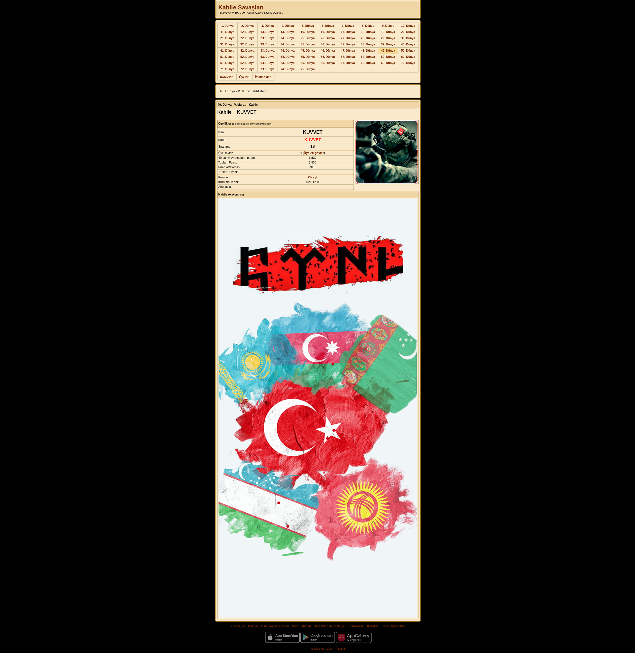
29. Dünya (388, 38)
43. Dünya (267, 50)
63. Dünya (267, 63)
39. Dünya (388, 44)
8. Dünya (368, 26)
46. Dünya (328, 50)
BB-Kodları (356, 626)
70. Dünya (408, 63)
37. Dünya (348, 44)
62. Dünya (247, 63)
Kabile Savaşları (241, 7)
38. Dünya (368, 44)
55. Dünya (308, 57)
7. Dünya (348, 26)
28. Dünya (368, 38)
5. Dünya (308, 26)
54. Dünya (288, 57)
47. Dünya (348, 50)
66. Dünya (328, 63)
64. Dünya (288, 63)
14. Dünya (288, 32)
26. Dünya (328, 38)
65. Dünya (308, 63)
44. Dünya (288, 50)
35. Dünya (308, 44)
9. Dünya (388, 26)
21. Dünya (227, 38)
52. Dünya (247, 57)
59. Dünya (388, 57)
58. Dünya (368, 57)
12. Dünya (247, 32)
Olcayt (312, 177)
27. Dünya (348, 38)
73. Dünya (267, 69)
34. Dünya (288, 44)
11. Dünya (227, 32)
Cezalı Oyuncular (393, 626)
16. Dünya (328, 32)
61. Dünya (227, 63)
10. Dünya (408, 26)
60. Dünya (408, 57)
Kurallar (373, 626)
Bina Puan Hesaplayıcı (330, 626)
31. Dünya (227, 44)
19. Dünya (388, 32)
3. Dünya (267, 26)
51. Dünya (227, 57)
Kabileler (226, 77)
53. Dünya (267, 57)
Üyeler (244, 77)
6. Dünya (328, 26)
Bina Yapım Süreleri (275, 626)
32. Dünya (247, 44)
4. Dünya (288, 26)
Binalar (253, 626)
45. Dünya (308, 50)
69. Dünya (388, 63)
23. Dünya (267, 38)
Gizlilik (341, 649)
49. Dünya (388, 50)
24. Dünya (288, 38)
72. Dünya (247, 69)
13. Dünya (267, 32)
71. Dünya (227, 69)
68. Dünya (368, 63)
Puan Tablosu (301, 626)
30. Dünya (408, 38)
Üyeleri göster (314, 153)
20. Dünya (408, 32)
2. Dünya (247, 26)
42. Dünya (247, 50)
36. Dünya (328, 44)
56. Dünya (328, 57)
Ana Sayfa (237, 626)
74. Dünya (288, 69)
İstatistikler (263, 77)
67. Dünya (348, 63)
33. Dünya (267, 44)
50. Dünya (408, 50)
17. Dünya (348, 32)
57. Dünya (348, 57)
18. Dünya (368, 32)
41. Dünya (227, 50)
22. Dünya (247, 38)
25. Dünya (308, 38)
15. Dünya (308, 32)
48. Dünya (368, 50)
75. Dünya (308, 69)
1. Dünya (227, 26)
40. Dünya (408, 44)
